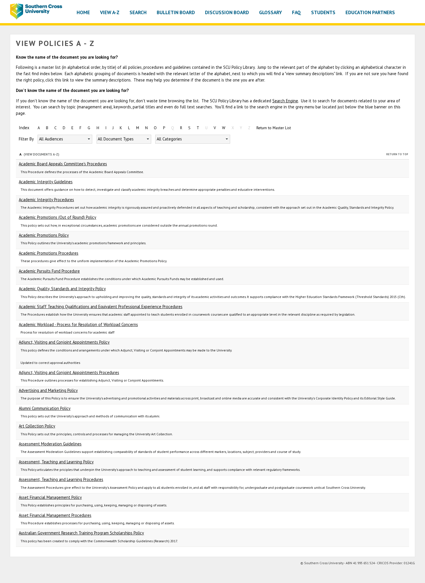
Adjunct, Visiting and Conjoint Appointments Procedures (69, 372)
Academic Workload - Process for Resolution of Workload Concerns (78, 324)
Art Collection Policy (37, 426)
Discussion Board (227, 12)
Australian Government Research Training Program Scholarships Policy (81, 533)
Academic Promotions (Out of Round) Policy (57, 217)
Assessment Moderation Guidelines (50, 444)
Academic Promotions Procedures (48, 253)
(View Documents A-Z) (41, 154)
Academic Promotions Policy (44, 235)
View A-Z (109, 12)
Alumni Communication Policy (45, 408)
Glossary (270, 12)
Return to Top (397, 154)
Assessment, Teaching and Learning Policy (56, 461)
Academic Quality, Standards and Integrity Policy (62, 288)
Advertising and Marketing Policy (48, 390)
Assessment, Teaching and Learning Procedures (61, 479)
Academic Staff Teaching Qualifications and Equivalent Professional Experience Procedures (100, 306)
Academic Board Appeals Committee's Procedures (63, 163)
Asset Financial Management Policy (50, 497)
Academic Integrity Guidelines (46, 181)
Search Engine (285, 100)
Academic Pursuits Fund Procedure (49, 271)
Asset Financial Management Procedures (55, 515)
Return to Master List (273, 127)
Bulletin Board (176, 12)
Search (138, 12)
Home (83, 12)
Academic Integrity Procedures (46, 199)
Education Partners (370, 12)
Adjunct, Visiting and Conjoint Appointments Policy (64, 342)
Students (323, 12)
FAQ (296, 12)
